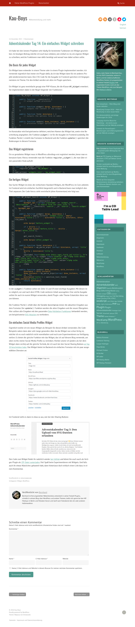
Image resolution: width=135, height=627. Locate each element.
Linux (112, 301)
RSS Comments (100, 19)
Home (11, 3)
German (123, 28)
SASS (119, 310)
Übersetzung (104, 323)
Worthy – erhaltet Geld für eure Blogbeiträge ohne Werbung (109, 166)
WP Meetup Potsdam (104, 363)
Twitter (124, 19)
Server (99, 313)
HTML (109, 298)
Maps (115, 301)
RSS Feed (105, 19)
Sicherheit (106, 313)
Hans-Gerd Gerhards (104, 172)
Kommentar (13, 529)
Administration (103, 281)
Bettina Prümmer (102, 337)
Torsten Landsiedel (103, 164)
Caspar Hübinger (103, 344)
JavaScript (102, 300)
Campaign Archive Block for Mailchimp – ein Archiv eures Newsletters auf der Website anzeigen (110, 123)
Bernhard (43, 492)
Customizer (114, 294)
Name (11, 559)
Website (65, 559)
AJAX (116, 285)
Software (100, 254)
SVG (116, 313)
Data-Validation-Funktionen (59, 311)
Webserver (100, 260)
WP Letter (100, 356)
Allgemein (100, 238)
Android (99, 241)
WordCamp (100, 263)
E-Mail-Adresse (42, 559)
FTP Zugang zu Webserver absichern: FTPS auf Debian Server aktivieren (109, 158)
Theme (100, 316)
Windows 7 (112, 316)
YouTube (119, 19)
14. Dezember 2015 (15, 39)
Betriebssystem (117, 288)
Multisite (119, 301)
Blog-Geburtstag (103, 290)
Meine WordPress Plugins (24, 3)
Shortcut (100, 251)
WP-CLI (98, 323)
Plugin (100, 307)
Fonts (110, 296)
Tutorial (106, 316)
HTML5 (113, 298)
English (123, 24)
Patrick (99, 180)
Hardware (100, 247)
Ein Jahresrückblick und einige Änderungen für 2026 (107, 116)
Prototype (115, 310)
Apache (109, 288)
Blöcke (112, 291)
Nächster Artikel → (81, 594)
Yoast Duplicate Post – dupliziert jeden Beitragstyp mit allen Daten (110, 150)
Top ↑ (123, 612)
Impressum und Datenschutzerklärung (29, 620)
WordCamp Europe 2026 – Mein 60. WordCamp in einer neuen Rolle (109, 110)
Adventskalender (26, 478)
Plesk (118, 304)
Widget (19, 481)
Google (99, 298)
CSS (109, 293)
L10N (108, 301)
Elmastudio (27, 615)
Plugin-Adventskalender (104, 309)
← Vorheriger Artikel (17, 594)
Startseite (12, 620)
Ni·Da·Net (100, 353)
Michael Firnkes (102, 350)
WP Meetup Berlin (103, 360)
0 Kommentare (28, 39)
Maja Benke (101, 347)
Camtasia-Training (103, 341)
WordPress (110, 19)
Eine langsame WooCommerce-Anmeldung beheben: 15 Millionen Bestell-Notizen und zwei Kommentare (110, 183)
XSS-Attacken (31, 314)
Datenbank (100, 244)
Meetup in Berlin (105, 90)
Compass (104, 294)
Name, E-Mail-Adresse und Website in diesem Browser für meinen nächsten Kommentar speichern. (47, 568)
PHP (114, 303)
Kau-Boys (18, 18)
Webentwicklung (103, 257)
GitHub (115, 19)
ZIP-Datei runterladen (30, 462)
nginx (103, 304)
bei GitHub (55, 459)
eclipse (107, 296)
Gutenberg (104, 298)
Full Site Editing (118, 296)
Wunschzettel (44, 3)
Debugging (101, 296)
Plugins (112, 82)
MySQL (99, 304)
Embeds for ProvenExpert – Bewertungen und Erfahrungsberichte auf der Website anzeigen (110, 130)
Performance (108, 304)
